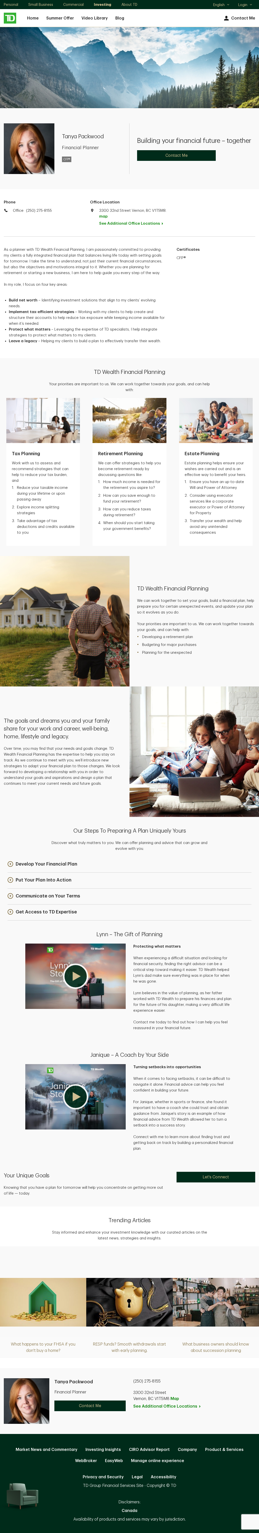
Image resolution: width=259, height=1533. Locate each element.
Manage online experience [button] (157, 1461)
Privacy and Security (103, 1477)
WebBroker (86, 1461)
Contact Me (243, 18)
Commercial (73, 4)
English (221, 5)
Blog (119, 18)
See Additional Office (129, 223)
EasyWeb (114, 1461)
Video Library (94, 18)
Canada (129, 1511)
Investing (102, 4)
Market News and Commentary (46, 1450)
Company (187, 1450)
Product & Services (224, 1450)
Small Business (40, 4)
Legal (137, 1477)
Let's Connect (216, 1177)
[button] (42, 864)
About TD (129, 4)
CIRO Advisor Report (149, 1450)
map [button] (103, 216)
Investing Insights (103, 1450)
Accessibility (163, 1477)
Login (242, 5)
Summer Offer (60, 18)
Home (33, 18)
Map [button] (174, 1399)
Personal (11, 4)
